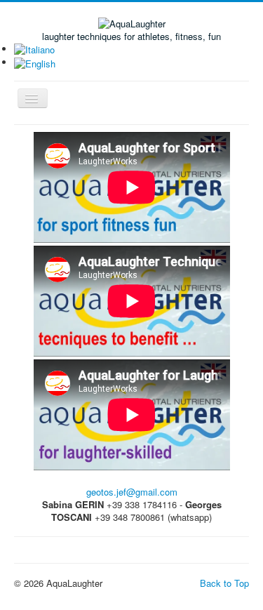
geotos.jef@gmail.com (131, 491)
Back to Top (224, 583)
